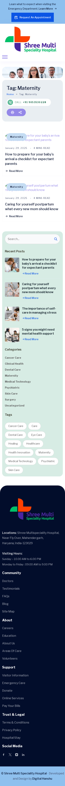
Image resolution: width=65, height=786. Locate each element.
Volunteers (10, 658)
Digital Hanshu (42, 778)
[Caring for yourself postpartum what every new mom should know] (12, 289)
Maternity (16, 136)
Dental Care (13, 369)
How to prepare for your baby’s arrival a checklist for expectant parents (29, 159)
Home (10, 94)
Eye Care (36, 435)
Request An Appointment (35, 17)
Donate (7, 690)
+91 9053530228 (34, 102)
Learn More (46, 8)
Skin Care (11, 393)
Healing (13, 443)
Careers (7, 628)
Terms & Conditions (15, 722)
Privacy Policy (11, 730)
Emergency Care (13, 683)
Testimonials (11, 588)
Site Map (8, 611)
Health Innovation (19, 452)
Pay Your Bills (11, 706)
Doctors (7, 581)
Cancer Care (13, 357)
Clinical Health (14, 363)
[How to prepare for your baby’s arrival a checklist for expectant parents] (12, 265)
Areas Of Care (11, 651)
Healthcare (33, 443)
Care (34, 426)
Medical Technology (18, 381)
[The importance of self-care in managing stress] (12, 314)
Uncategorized (14, 405)
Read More (16, 171)
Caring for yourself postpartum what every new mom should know (39, 288)
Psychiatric (12, 387)
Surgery (10, 399)
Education (9, 635)
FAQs (5, 596)
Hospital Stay (11, 737)
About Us (8, 643)
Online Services (13, 698)
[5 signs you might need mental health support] (12, 335)
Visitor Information (15, 675)
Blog (5, 604)
